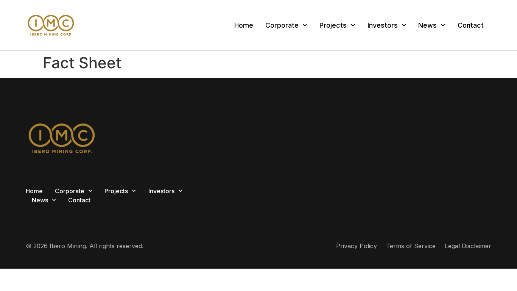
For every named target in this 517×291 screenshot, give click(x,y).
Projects (333, 25)
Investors (383, 25)
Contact (471, 25)
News (427, 25)
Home (243, 25)
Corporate (282, 25)
